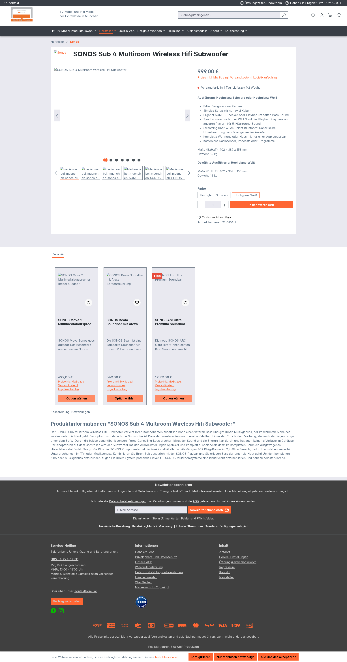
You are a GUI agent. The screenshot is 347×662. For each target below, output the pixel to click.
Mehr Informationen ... (168, 657)
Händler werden (146, 577)
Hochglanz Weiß (245, 195)
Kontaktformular (85, 591)
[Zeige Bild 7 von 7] (139, 160)
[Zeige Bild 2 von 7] (111, 160)
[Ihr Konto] (321, 15)
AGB (196, 501)
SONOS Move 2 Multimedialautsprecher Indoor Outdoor (75, 322)
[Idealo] (141, 601)
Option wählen (76, 398)
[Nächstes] (187, 115)
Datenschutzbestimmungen (127, 501)
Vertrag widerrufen (67, 601)
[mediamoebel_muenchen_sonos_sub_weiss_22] (122, 115)
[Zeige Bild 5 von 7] (127, 160)
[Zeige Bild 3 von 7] (116, 160)
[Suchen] (284, 15)
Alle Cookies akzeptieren (278, 657)
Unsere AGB (143, 562)
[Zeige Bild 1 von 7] (105, 160)
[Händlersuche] (339, 15)
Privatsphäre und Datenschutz (156, 557)
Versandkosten (161, 636)
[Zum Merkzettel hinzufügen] (88, 302)
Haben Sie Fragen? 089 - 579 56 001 (315, 3)
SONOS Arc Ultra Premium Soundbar (170, 322)
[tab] (60, 412)
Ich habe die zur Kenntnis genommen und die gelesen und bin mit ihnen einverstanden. (173, 501)
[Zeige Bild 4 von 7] (122, 160)
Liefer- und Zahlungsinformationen (159, 572)
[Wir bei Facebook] (54, 611)
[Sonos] (60, 55)
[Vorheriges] (57, 115)
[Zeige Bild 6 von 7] (133, 160)
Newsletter (226, 577)
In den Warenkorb (261, 205)
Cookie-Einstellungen (233, 557)
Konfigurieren (201, 657)
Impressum (227, 567)
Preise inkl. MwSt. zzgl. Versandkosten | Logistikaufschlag (237, 77)
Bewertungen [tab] (80, 412)
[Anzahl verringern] (201, 204)
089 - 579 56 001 (64, 559)
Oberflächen (143, 582)
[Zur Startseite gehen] (22, 14)
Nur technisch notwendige (235, 657)
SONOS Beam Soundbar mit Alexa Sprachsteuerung (122, 322)
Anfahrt (224, 552)
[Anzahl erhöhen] (224, 204)
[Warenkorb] (330, 15)
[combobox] (229, 15)
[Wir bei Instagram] (62, 611)
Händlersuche (144, 552)
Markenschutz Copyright (152, 587)
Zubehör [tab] (58, 254)
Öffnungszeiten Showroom (263, 3)
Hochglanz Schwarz (214, 195)
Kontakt (224, 572)
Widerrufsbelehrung (149, 567)
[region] (122, 124)
